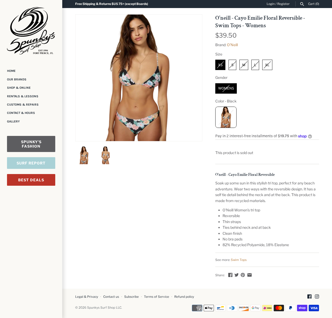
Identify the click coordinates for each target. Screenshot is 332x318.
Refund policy (184, 297)
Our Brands (16, 79)
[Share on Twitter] (236, 275)
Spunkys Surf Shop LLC (104, 307)
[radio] (220, 65)
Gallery (13, 121)
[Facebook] (309, 296)
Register (283, 4)
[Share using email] (249, 275)
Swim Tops (239, 260)
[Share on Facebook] (230, 275)
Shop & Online (19, 87)
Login (271, 4)
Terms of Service (156, 297)
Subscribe (131, 297)
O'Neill (232, 45)
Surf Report (31, 163)
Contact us (111, 297)
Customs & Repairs (23, 104)
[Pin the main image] (243, 275)
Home (11, 71)
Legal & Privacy (86, 297)
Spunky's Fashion (31, 144)
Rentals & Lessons (22, 96)
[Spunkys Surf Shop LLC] (31, 30)
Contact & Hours (21, 113)
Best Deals (31, 180)
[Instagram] (317, 296)
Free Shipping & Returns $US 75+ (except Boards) (111, 4)
